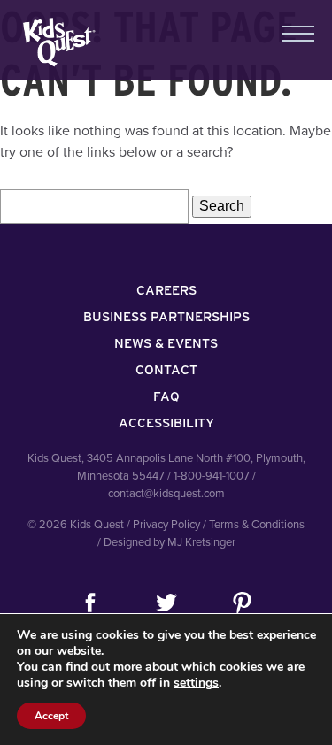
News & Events (166, 343)
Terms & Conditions (257, 525)
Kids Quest (57, 42)
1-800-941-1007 (212, 476)
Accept (51, 716)
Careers (166, 290)
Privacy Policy (166, 525)
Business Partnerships (166, 317)
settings (196, 683)
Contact (166, 370)
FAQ (166, 396)
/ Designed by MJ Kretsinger (166, 542)
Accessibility (166, 423)
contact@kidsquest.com (166, 494)
